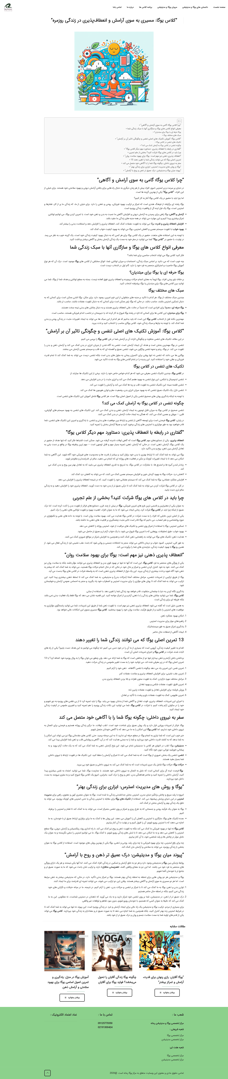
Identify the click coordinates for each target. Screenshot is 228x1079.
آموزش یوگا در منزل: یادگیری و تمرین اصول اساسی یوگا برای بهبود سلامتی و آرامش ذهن (68, 982)
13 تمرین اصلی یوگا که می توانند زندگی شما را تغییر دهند (156, 159)
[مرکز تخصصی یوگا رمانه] (8, 7)
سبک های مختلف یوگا (172, 135)
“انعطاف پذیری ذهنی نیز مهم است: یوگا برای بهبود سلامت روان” (153, 156)
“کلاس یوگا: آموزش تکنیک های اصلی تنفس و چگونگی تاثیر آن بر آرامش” (149, 138)
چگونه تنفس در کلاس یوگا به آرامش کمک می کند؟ (161, 145)
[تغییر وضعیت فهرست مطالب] (178, 121)
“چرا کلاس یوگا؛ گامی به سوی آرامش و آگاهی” (161, 125)
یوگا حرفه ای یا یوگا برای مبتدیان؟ (167, 132)
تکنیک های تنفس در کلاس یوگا (168, 142)
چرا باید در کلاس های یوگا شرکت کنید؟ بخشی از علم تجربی (155, 152)
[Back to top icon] (47, 1073)
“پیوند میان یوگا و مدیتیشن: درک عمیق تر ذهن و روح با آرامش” (153, 170)
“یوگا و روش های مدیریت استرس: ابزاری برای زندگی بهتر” (155, 167)
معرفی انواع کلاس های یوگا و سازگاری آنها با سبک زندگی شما (154, 128)
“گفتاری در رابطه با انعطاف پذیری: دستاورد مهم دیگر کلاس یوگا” (153, 149)
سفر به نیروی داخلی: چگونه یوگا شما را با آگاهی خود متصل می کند (152, 163)
